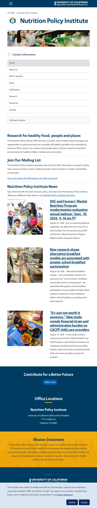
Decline (72, 502)
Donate (12, 109)
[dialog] (48, 495)
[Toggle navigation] (10, 3)
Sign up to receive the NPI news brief (32, 178)
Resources (13, 103)
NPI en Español (15, 76)
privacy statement (65, 494)
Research (13, 96)
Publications (14, 89)
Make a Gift (50, 382)
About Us (13, 69)
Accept (84, 502)
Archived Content (17, 120)
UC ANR (10, 13)
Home (12, 62)
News (11, 82)
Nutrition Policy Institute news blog (59, 195)
